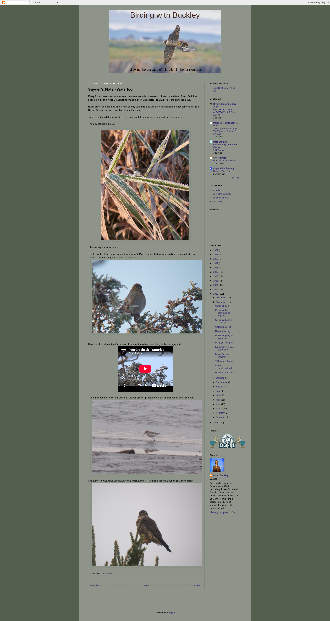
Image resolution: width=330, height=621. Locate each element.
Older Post (196, 585)
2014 (216, 285)
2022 (216, 250)
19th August (218, 150)
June (219, 395)
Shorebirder (219, 157)
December (221, 297)
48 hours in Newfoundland (223, 367)
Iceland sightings (220, 197)
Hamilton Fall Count (225, 372)
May (218, 399)
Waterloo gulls (222, 306)
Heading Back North (222, 171)
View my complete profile (222, 512)
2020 (216, 259)
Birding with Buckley (165, 15)
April (218, 404)
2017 (216, 272)
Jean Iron (217, 201)
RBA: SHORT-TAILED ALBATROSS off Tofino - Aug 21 (224, 112)
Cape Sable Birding (223, 168)
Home (146, 585)
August (220, 386)
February (221, 413)
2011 (216, 422)
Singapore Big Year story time (224, 348)
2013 (216, 289)
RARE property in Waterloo (224, 337)
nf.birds (216, 190)
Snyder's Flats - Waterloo (223, 355)
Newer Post (95, 585)
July (218, 391)
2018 (216, 267)
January (220, 417)
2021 (216, 254)
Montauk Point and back (224, 160)
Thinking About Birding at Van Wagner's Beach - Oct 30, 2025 (225, 131)
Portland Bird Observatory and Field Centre (225, 145)
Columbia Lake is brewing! (223, 321)
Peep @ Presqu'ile (224, 342)
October (220, 378)
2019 (216, 263)
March (219, 408)
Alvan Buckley (220, 475)
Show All (235, 178)
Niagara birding (222, 331)
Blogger (171, 612)
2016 (216, 276)
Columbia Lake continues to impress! (222, 313)
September (222, 382)
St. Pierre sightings (222, 194)
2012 (216, 294)
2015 (216, 280)
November (221, 302)
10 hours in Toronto (224, 361)
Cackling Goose (223, 327)
